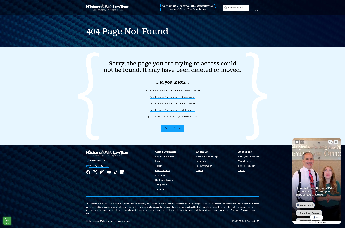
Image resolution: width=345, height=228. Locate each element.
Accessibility (253, 221)
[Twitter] (95, 172)
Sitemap (242, 170)
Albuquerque (161, 184)
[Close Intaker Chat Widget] (336, 142)
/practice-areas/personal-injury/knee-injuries (172, 97)
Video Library (244, 161)
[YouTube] (109, 172)
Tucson (158, 166)
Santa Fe (159, 189)
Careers (199, 170)
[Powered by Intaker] (322, 222)
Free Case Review (197, 9)
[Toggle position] (330, 142)
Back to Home (172, 128)
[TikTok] (115, 172)
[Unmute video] (297, 142)
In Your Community (205, 166)
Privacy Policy (237, 221)
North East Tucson (164, 180)
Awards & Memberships (207, 156)
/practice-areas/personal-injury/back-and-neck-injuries (172, 90)
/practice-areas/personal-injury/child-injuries (172, 110)
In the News (201, 161)
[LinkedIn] (122, 172)
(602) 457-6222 (177, 9)
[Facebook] (88, 172)
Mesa (158, 161)
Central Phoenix (162, 170)
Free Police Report (246, 166)
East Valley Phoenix (164, 156)
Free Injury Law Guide (248, 156)
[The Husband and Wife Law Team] (108, 7)
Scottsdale (160, 175)
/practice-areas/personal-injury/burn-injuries (172, 103)
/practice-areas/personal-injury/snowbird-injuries (172, 116)
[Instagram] (102, 172)
